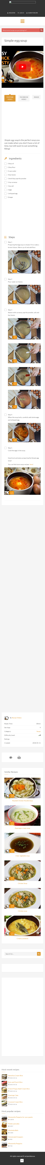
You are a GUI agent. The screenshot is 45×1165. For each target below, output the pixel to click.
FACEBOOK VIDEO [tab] (24, 98)
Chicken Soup (22, 883)
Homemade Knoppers (15, 1137)
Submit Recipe (33, 13)
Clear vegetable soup (23, 856)
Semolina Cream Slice (15, 1075)
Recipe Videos (17, 718)
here (31, 464)
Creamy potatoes (22, 938)
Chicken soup (22, 911)
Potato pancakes (13, 1124)
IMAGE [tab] (36, 97)
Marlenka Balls (13, 1130)
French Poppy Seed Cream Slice (19, 1089)
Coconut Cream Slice (15, 1102)
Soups (39, 731)
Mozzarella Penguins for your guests (20, 1117)
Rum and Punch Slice (15, 1082)
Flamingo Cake (13, 1095)
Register (12, 13)
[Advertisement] (22, 124)
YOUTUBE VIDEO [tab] (9, 98)
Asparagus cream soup (22, 828)
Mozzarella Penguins (15, 1143)
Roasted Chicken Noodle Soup (22, 801)
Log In (21, 13)
